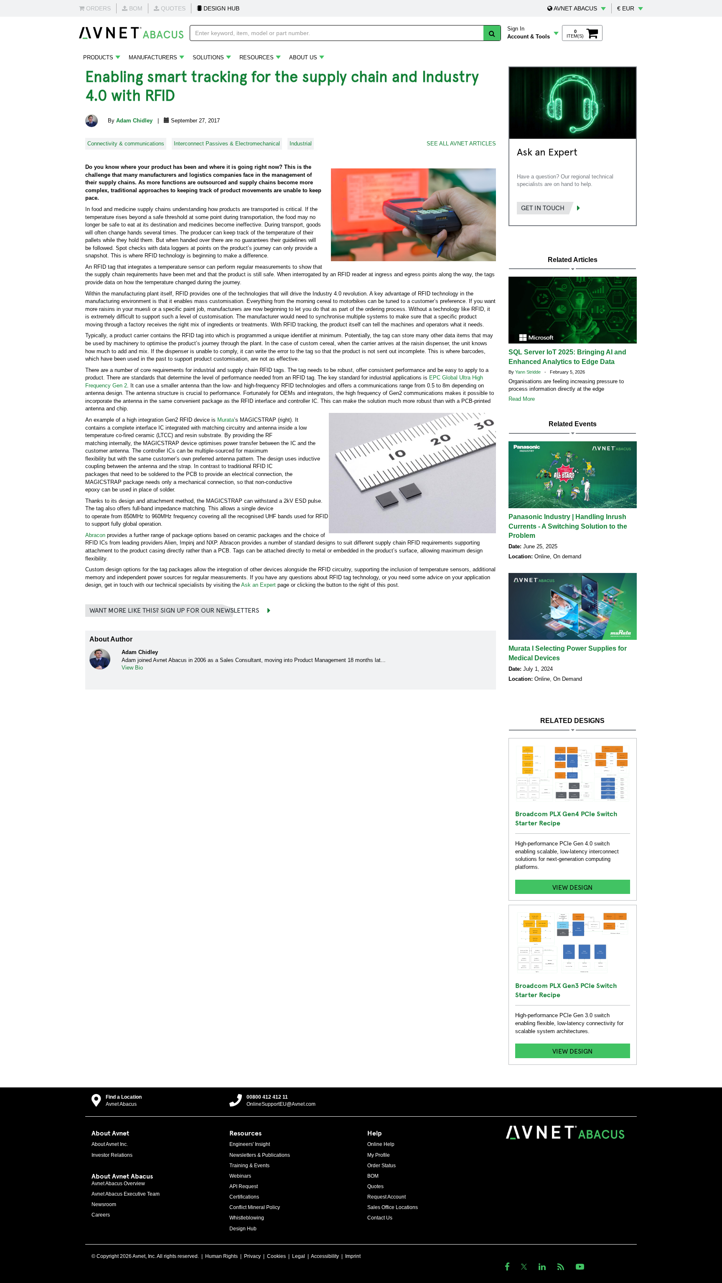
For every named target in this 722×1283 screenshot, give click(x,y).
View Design (572, 886)
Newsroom (104, 1204)
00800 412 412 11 (267, 1097)
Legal (298, 1256)
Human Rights (221, 1256)
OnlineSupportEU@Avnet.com (281, 1104)
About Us (303, 57)
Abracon (95, 535)
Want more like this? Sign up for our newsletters (174, 609)
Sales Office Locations (392, 1207)
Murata (225, 420)
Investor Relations (112, 1155)
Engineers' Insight (249, 1144)
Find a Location (124, 1097)
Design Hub (243, 1229)
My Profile (378, 1155)
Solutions (208, 57)
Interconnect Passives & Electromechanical (227, 143)
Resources (256, 57)
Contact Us (379, 1218)
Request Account (386, 1197)
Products (98, 57)
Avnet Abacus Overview (118, 1183)
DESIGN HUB (220, 8)
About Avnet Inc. (110, 1144)
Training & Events (249, 1165)
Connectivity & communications (125, 143)
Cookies (276, 1256)
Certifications (244, 1197)
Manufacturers (153, 57)
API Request (243, 1186)
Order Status (381, 1165)
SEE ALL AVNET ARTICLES (461, 143)
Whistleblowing (246, 1218)
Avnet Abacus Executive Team (126, 1194)
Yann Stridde (528, 371)
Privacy (252, 1256)
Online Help (380, 1144)
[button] (576, 8)
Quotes (375, 1186)
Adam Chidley (135, 120)
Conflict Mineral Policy (254, 1207)
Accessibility (325, 1256)
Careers (101, 1215)
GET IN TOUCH (542, 207)
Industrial (301, 143)
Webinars (240, 1176)
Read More (521, 399)
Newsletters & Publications (259, 1155)
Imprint (353, 1256)
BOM (373, 1176)
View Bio (132, 667)
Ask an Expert (258, 585)
